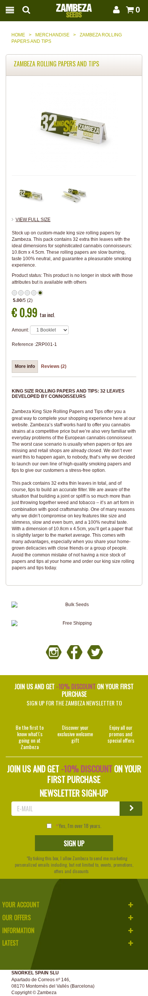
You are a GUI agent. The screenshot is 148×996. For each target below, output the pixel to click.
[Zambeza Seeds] (74, 8)
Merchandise (52, 35)
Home (18, 35)
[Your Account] (115, 10)
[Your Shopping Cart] (128, 10)
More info (25, 366)
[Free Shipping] (74, 623)
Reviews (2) (53, 366)
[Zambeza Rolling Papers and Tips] (31, 194)
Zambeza (47, 992)
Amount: (20, 330)
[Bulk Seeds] (74, 605)
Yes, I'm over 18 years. (79, 825)
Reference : (24, 344)
